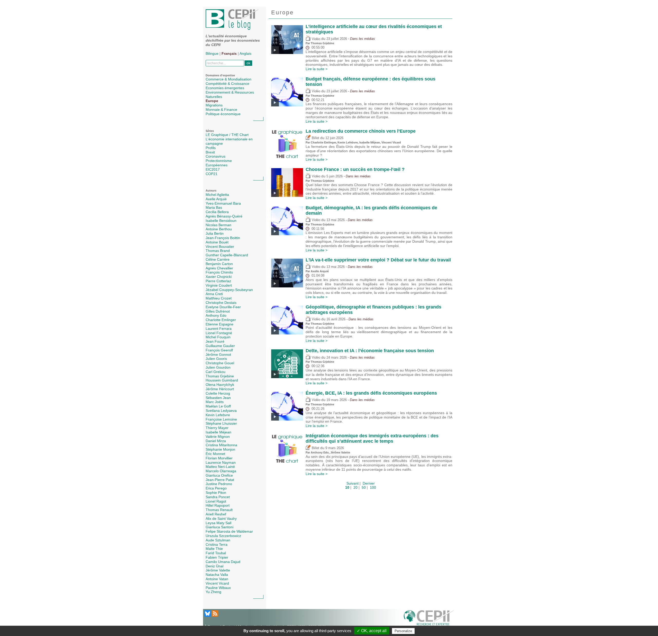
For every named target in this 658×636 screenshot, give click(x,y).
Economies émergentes (225, 88)
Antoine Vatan (217, 579)
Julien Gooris (216, 359)
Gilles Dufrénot (218, 311)
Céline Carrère (218, 259)
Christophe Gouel (220, 363)
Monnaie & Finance (221, 109)
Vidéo (315, 39)
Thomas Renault (219, 510)
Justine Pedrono (219, 484)
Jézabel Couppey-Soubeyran (229, 290)
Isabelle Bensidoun (221, 221)
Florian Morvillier (219, 458)
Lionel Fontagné (219, 333)
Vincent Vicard (217, 583)
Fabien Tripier (217, 557)
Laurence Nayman (221, 462)
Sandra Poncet (218, 497)
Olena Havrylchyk (220, 385)
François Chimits (219, 272)
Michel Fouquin (218, 337)
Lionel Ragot (216, 501)
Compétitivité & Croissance (227, 83)
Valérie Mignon (218, 436)
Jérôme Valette (218, 570)
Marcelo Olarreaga (221, 471)
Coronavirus (215, 156)
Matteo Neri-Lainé (220, 467)
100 (373, 487)
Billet (315, 138)
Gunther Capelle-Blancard (227, 255)
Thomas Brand (218, 251)
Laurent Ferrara (219, 328)
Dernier (369, 483)
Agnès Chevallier (219, 268)
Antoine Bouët (217, 242)
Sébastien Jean (218, 398)
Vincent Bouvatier (220, 246)
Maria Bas (214, 207)
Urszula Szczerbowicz (223, 536)
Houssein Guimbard (222, 380)
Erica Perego (216, 488)
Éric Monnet (215, 454)
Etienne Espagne (219, 324)
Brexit (210, 152)
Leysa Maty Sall (218, 523)
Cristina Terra (216, 544)
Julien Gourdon (218, 367)
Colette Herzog (218, 393)
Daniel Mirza (216, 441)
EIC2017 (213, 169)
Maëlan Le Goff (218, 406)
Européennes (216, 165)
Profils (211, 148)
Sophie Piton (216, 492)
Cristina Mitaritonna (221, 445)
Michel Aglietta (217, 195)
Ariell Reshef (216, 514)
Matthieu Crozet (219, 298)
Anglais (245, 53)
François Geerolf (219, 350)
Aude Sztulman (218, 540)
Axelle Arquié (216, 199)
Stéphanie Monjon (220, 449)
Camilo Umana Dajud (223, 562)
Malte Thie (214, 549)
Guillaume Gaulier (220, 346)
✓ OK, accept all (372, 631)
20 (355, 487)
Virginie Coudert (219, 285)
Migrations (214, 105)
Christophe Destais (221, 303)
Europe (212, 101)
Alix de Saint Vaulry (221, 518)
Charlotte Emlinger (221, 320)
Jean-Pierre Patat (220, 480)
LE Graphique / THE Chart (227, 135)
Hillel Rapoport (218, 505)
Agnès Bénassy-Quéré (224, 216)
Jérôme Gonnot (218, 354)
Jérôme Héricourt (220, 389)
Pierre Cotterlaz (218, 281)
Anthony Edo (216, 315)
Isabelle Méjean (218, 432)
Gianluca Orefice (219, 475)
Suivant (352, 483)
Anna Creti (214, 294)
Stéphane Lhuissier (221, 423)
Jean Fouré (215, 341)
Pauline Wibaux (218, 588)
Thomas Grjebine (220, 376)
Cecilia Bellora (217, 212)
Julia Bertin (215, 233)
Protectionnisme (219, 161)
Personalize (403, 631)
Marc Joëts (215, 402)
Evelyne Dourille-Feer (223, 307)
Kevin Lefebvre (218, 415)
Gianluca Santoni (219, 527)
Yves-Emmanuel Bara (223, 203)
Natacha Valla (217, 575)
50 (364, 487)
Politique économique (223, 114)
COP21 (211, 174)
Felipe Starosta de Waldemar (229, 531)
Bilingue (212, 53)
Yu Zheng (213, 592)
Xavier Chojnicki (219, 277)
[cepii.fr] (429, 619)
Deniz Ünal (214, 566)
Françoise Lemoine (221, 419)
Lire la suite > (316, 69)
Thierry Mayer (217, 428)
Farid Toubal (216, 553)
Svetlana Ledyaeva (221, 410)
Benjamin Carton (219, 264)
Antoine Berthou (219, 229)
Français (229, 53)
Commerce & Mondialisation (228, 79)
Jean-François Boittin (223, 238)
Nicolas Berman (218, 225)
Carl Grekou (215, 372)
